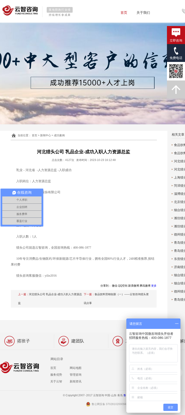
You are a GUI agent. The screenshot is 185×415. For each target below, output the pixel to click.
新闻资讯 (75, 381)
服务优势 (56, 374)
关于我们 (143, 12)
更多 (154, 285)
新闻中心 (45, 135)
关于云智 (56, 381)
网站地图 (75, 368)
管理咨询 (75, 374)
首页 (123, 12)
